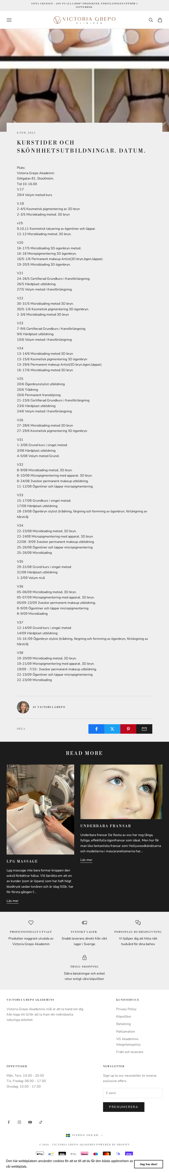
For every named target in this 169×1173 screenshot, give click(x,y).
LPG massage (22, 861)
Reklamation (125, 1031)
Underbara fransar (105, 826)
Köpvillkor (123, 1016)
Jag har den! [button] (148, 1164)
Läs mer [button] (34, 1166)
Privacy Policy (126, 1009)
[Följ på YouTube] (30, 1122)
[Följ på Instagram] (19, 1122)
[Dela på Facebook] (96, 728)
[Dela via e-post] (144, 728)
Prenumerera (123, 1107)
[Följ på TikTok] (41, 1122)
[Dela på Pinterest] (128, 728)
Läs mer (13, 901)
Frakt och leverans (129, 1052)
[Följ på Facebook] (9, 1122)
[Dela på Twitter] (112, 728)
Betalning (123, 1024)
